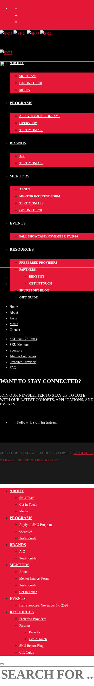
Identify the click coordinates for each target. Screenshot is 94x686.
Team (13, 318)
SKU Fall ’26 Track (23, 339)
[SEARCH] (2, 664)
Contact (15, 330)
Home (14, 307)
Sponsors (16, 350)
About (14, 312)
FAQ (13, 368)
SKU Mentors (19, 344)
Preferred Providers (23, 362)
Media (14, 324)
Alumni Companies (23, 356)
